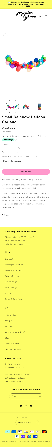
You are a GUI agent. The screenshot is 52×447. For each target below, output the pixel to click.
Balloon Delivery (12, 276)
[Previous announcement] (4, 4)
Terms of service (44, 441)
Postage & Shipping (13, 270)
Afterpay (8, 321)
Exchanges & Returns (14, 264)
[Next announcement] (47, 4)
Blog (7, 338)
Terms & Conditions (13, 299)
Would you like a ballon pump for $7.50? (19, 156)
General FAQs (11, 282)
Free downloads (12, 344)
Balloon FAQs (11, 287)
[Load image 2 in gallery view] (26, 106)
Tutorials (8, 293)
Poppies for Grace (15, 441)
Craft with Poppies (13, 349)
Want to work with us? (15, 332)
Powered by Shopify (29, 441)
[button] (5, 16)
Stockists (9, 326)
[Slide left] (3, 107)
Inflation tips (10, 315)
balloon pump (8, 207)
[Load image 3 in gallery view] (39, 106)
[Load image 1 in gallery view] (12, 106)
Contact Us (10, 259)
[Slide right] (49, 107)
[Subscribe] (40, 396)
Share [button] (6, 215)
